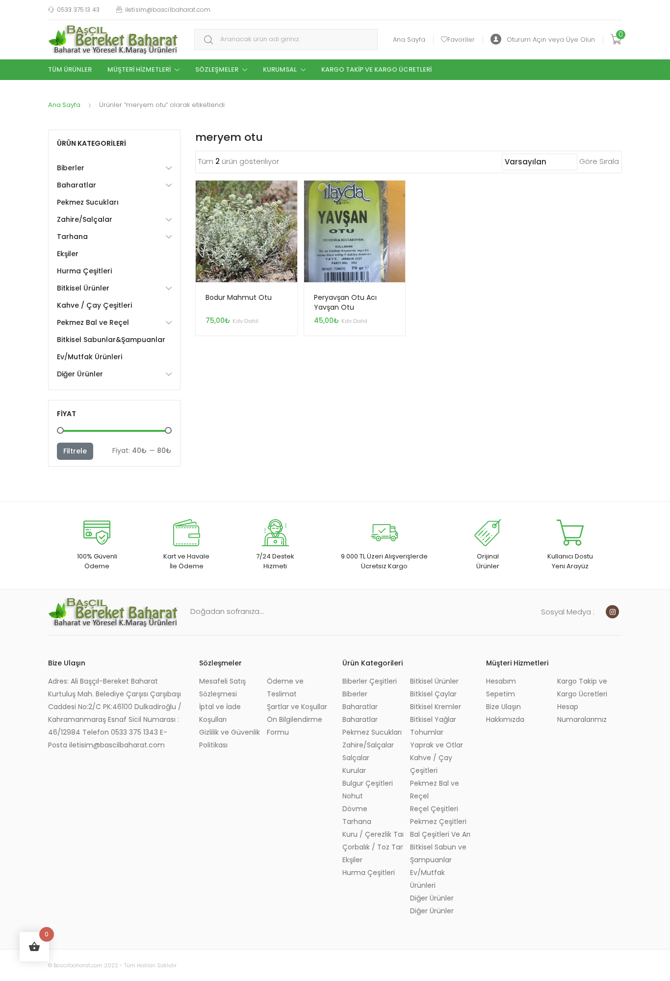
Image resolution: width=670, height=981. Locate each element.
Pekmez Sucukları (88, 202)
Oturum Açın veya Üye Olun (551, 39)
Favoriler (461, 39)
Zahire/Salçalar (84, 219)
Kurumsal (280, 69)
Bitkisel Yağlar (433, 719)
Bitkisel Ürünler (83, 288)
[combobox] (286, 39)
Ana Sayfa (409, 39)
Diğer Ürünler (80, 374)
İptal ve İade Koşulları (220, 713)
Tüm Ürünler (70, 69)
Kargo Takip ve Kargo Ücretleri (376, 69)
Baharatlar (76, 185)
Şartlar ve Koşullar (297, 707)
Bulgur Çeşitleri (367, 783)
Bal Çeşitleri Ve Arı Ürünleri (440, 834)
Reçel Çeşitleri (434, 809)
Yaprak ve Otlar (436, 745)
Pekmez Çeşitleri (438, 821)
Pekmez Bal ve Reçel (93, 322)
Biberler (70, 168)
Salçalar (355, 758)
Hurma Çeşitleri (84, 271)
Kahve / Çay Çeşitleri (94, 305)
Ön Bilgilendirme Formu (294, 726)
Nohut (352, 796)
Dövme (354, 809)
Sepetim (500, 694)
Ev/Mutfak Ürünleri (89, 357)
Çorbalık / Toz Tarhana (372, 847)
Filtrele (75, 451)
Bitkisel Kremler (435, 707)
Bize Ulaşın (503, 707)
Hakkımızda (505, 719)
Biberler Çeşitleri (369, 681)
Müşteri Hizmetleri (139, 69)
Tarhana (72, 236)
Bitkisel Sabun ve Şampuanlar (438, 853)
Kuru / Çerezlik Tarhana (372, 834)
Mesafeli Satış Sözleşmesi (222, 687)
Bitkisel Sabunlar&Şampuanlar (111, 340)
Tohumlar (426, 732)
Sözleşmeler (216, 69)
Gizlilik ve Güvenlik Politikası (229, 738)
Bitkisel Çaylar (433, 694)
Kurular (354, 770)
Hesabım (501, 681)
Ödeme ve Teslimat (285, 687)
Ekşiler (67, 254)
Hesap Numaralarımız (582, 713)
